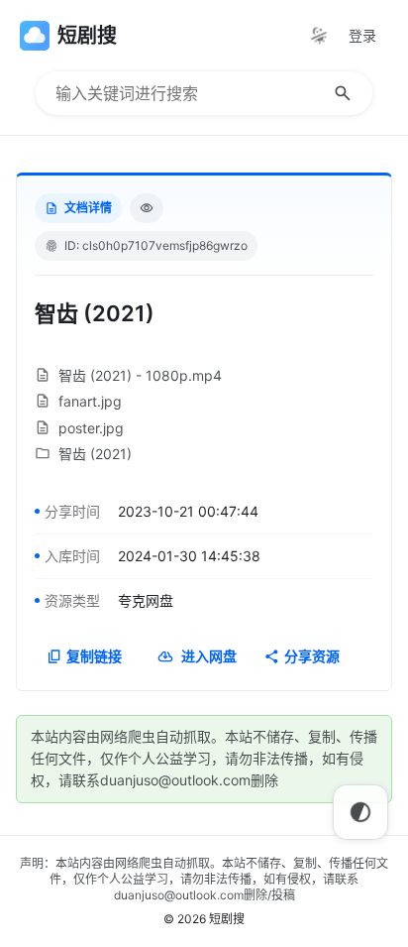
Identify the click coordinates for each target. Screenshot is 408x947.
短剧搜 (227, 918)
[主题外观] (319, 36)
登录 (362, 35)
